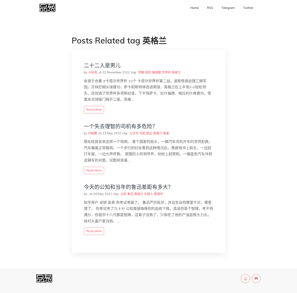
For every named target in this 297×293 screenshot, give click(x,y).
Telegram (228, 8)
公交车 (134, 133)
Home (194, 8)
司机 (142, 133)
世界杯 (166, 72)
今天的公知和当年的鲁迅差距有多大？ (128, 187)
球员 (148, 72)
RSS (210, 8)
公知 (123, 194)
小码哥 (92, 72)
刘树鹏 (92, 133)
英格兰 (176, 72)
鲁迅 (130, 194)
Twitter (248, 8)
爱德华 (158, 194)
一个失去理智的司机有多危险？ (120, 126)
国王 (149, 133)
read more (94, 109)
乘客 (166, 133)
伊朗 (141, 72)
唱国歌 (156, 72)
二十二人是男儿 (102, 65)
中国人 (148, 194)
